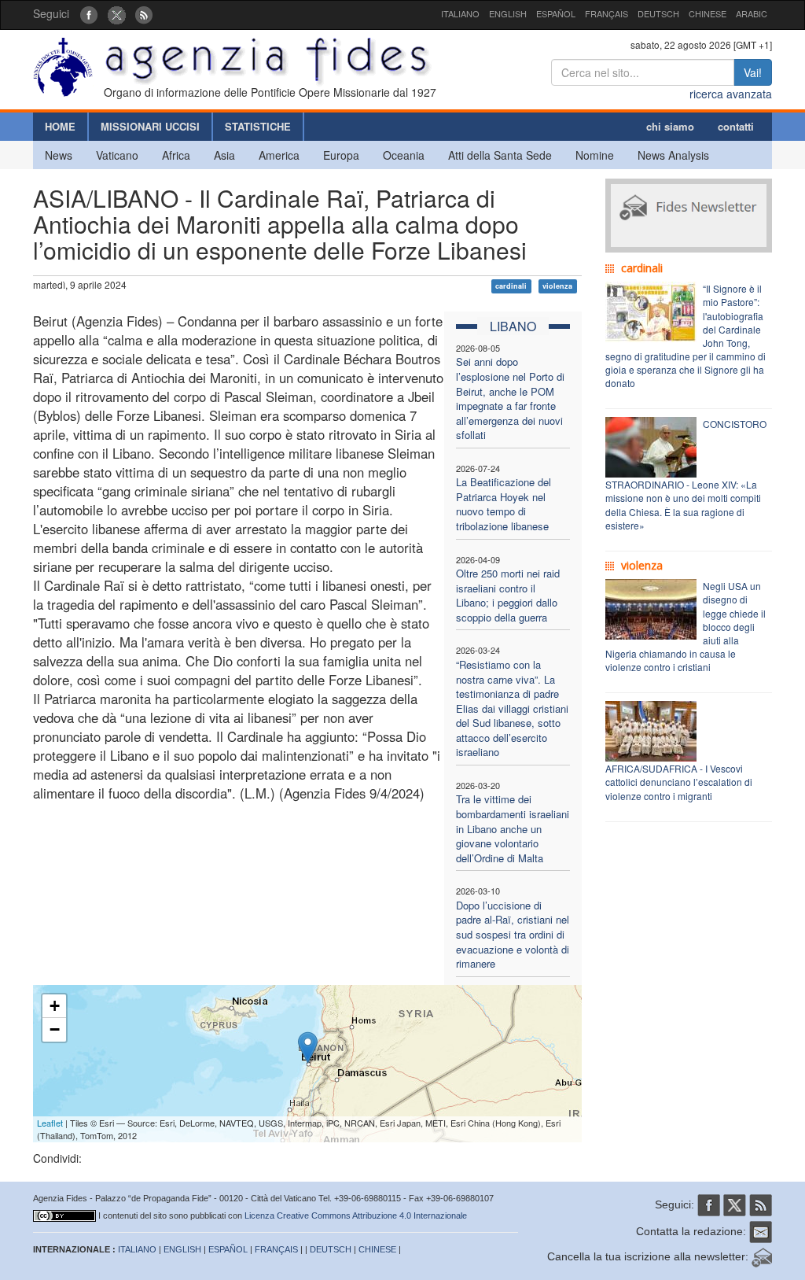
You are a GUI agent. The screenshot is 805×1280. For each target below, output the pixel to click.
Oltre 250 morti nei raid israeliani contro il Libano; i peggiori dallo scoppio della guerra (508, 595)
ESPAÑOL (555, 13)
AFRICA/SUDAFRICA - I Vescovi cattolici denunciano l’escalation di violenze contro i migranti (678, 782)
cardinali (511, 286)
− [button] (55, 1029)
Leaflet (50, 1122)
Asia (224, 155)
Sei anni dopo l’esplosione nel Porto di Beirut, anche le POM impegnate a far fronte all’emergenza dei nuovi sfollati (510, 398)
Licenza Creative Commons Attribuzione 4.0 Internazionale (355, 1215)
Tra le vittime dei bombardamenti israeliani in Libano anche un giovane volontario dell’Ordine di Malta (512, 828)
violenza (557, 286)
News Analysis (673, 155)
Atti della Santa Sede (500, 155)
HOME (60, 126)
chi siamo (670, 126)
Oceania (404, 155)
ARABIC (751, 13)
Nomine (594, 155)
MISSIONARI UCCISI (150, 126)
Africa (176, 155)
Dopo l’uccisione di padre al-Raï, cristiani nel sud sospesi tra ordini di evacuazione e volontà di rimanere (512, 934)
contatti (736, 126)
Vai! (753, 72)
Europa (341, 155)
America (279, 155)
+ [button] (55, 1006)
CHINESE (707, 13)
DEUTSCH (658, 13)
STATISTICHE (258, 126)
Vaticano (117, 155)
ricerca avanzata (730, 93)
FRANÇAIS (606, 13)
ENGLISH (508, 13)
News (58, 155)
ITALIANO (460, 13)
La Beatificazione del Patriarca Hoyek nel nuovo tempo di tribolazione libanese (503, 503)
